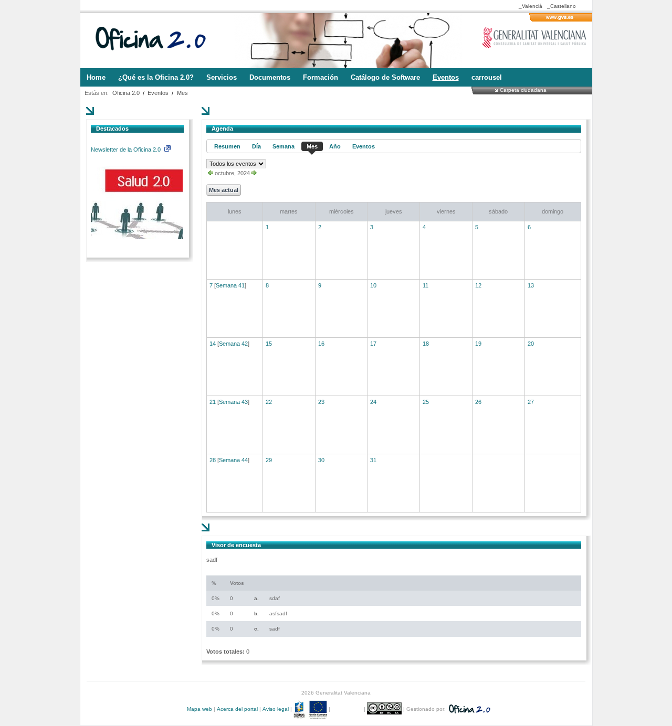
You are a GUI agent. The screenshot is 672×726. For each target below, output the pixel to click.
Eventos (158, 93)
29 (269, 460)
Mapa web (199, 709)
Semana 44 (233, 460)
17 (373, 343)
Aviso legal (275, 709)
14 (212, 343)
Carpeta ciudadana (523, 89)
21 (212, 402)
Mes (182, 93)
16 (321, 343)
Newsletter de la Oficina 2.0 (126, 149)
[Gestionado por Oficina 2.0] (468, 709)
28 (212, 460)
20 (531, 343)
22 (269, 402)
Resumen (227, 146)
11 (425, 285)
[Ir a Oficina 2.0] (156, 40)
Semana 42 (233, 343)
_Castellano (561, 6)
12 (478, 285)
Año (335, 146)
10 (373, 285)
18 (426, 343)
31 (373, 460)
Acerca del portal (237, 709)
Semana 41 (230, 285)
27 (531, 402)
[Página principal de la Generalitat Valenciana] (560, 19)
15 (269, 343)
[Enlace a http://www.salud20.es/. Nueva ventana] (137, 237)
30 (321, 460)
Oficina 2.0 (126, 93)
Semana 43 (233, 402)
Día (256, 146)
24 (373, 402)
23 (321, 402)
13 (531, 285)
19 (478, 343)
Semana (283, 146)
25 (426, 402)
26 (478, 402)
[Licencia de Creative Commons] (385, 709)
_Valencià (530, 6)
